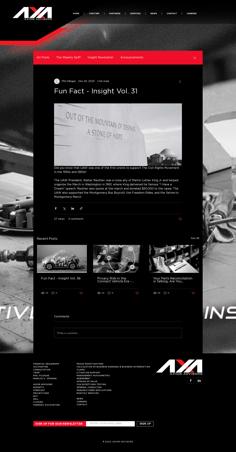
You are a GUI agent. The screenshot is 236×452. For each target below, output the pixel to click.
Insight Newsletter (101, 57)
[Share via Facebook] (55, 208)
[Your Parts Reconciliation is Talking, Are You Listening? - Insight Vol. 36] (174, 259)
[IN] (199, 380)
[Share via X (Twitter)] (64, 208)
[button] (114, 13)
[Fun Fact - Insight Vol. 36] (62, 259)
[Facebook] (190, 380)
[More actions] (180, 81)
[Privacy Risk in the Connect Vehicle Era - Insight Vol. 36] (118, 259)
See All (195, 238)
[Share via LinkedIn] (72, 208)
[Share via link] (81, 208)
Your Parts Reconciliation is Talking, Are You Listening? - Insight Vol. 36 (172, 280)
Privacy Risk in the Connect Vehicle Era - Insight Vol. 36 (114, 280)
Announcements (131, 57)
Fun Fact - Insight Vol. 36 (61, 278)
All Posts (43, 57)
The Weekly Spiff (68, 57)
